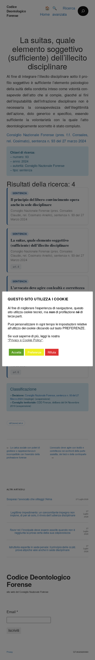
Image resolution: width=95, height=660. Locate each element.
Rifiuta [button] (52, 352)
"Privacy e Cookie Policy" (25, 340)
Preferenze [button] (34, 352)
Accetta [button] (16, 352)
